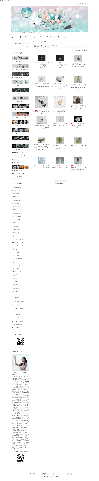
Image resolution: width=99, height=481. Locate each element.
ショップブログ (40, 37)
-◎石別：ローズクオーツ (18, 213)
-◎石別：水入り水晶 (17, 197)
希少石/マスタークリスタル (19, 117)
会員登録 (78, 4)
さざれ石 (14, 133)
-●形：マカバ (15, 262)
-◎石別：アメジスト (17, 187)
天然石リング (15, 85)
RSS (13, 327)
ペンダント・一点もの (17, 61)
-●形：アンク (15, 236)
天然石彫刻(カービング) (18, 125)
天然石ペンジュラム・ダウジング (20, 149)
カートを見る (63, 37)
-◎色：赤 (14, 278)
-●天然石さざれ (16, 219)
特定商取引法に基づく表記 (47, 474)
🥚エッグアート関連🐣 (18, 176)
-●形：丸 (14, 249)
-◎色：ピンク (15, 288)
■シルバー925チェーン (18, 77)
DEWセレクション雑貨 (18, 170)
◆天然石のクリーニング (18, 301)
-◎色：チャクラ (16, 291)
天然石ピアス (15, 93)
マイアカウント (70, 4)
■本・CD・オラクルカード (18, 173)
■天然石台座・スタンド (18, 152)
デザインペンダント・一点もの (20, 69)
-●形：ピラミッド (16, 265)
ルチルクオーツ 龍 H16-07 (78, 105)
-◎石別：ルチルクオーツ (42, 41)
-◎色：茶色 (15, 284)
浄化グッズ (15, 159)
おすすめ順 (75, 50)
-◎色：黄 (14, 281)
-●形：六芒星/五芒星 (17, 258)
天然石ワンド (15, 141)
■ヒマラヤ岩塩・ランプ (18, 162)
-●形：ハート (15, 268)
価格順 (81, 50)
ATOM (17, 327)
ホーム (15, 37)
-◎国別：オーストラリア (18, 223)
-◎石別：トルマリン (17, 203)
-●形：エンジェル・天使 (18, 239)
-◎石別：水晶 (15, 193)
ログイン (85, 4)
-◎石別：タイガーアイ (18, 200)
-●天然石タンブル (16, 216)
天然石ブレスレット (17, 101)
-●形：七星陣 (15, 255)
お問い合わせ (52, 37)
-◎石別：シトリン (16, 190)
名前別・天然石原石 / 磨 (18, 109)
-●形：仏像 (15, 245)
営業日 (14, 311)
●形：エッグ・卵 (16, 271)
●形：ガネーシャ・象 (17, 242)
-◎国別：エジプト (16, 226)
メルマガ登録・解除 (17, 324)
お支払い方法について (17, 318)
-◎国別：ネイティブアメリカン (20, 229)
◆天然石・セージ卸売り (18, 308)
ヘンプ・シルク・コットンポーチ (20, 155)
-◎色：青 (14, 275)
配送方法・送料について (18, 321)
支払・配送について (26, 37)
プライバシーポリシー (60, 474)
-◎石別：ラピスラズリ (18, 206)
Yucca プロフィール (17, 305)
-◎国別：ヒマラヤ (16, 232)
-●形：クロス (15, 252)
